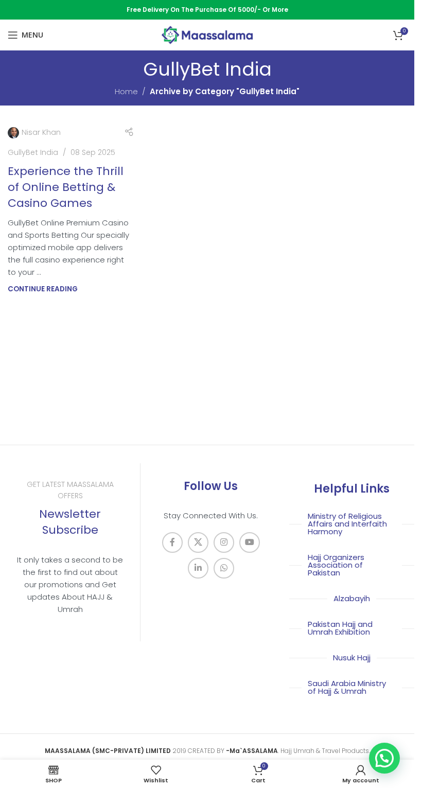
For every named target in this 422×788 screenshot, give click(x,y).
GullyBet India (33, 152)
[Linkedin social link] (198, 568)
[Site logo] (207, 34)
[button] (384, 758)
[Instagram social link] (224, 542)
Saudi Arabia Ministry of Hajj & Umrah (347, 687)
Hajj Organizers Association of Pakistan (336, 565)
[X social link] (198, 542)
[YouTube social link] (249, 542)
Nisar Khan (41, 132)
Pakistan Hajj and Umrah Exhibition (340, 628)
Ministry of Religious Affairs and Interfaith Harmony (347, 524)
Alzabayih (351, 598)
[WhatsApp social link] (224, 568)
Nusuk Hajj (352, 657)
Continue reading (43, 289)
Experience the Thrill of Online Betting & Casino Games (66, 187)
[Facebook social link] (172, 542)
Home (126, 91)
